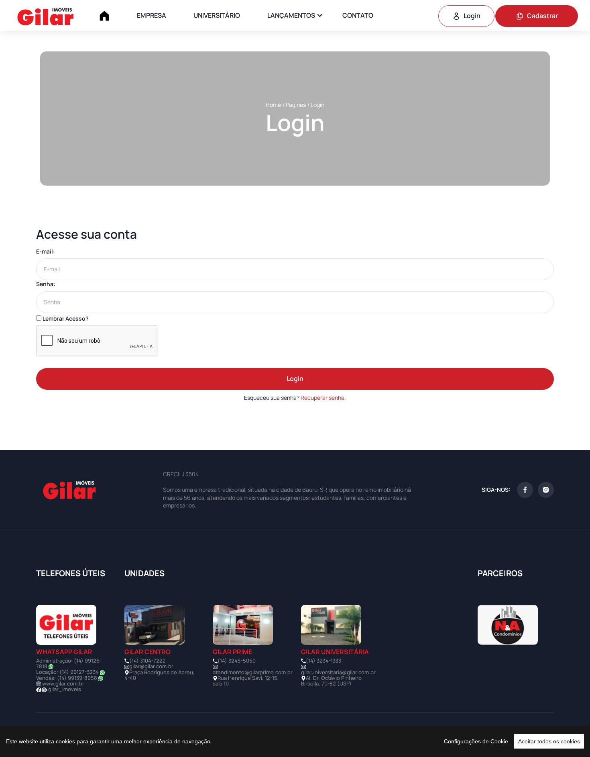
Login (472, 15)
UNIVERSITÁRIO (216, 15)
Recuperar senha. (323, 397)
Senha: (45, 284)
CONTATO (357, 15)
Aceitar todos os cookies (549, 741)
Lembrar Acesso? (65, 318)
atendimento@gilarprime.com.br (253, 672)
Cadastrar (542, 15)
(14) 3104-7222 (147, 660)
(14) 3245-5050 (237, 660)
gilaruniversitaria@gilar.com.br (338, 672)
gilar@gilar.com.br (151, 666)
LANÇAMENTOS (291, 15)
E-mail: (45, 251)
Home (273, 104)
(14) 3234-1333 (323, 660)
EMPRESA (151, 15)
